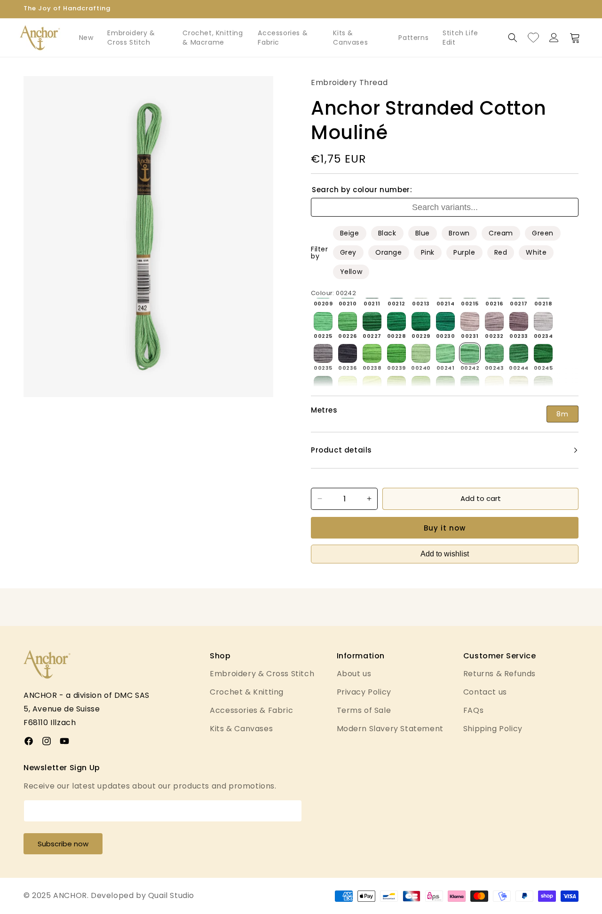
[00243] (494, 353)
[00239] (396, 353)
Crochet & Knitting (247, 692)
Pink (428, 252)
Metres (324, 410)
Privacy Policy (364, 692)
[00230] (445, 321)
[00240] (421, 353)
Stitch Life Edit (460, 37)
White (536, 252)
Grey (348, 252)
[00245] (543, 353)
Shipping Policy (493, 728)
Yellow (351, 271)
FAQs (473, 710)
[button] (512, 37)
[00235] (323, 353)
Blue (422, 233)
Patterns (413, 37)
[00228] (396, 321)
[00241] (445, 353)
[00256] (421, 385)
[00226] (347, 321)
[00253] (347, 385)
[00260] (518, 385)
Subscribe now (63, 844)
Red (500, 252)
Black (387, 233)
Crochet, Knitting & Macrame (212, 37)
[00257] (445, 385)
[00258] (469, 385)
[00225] (323, 321)
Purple (464, 252)
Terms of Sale (364, 710)
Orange (388, 252)
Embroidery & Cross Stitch (131, 37)
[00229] (421, 321)
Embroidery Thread (349, 82)
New (86, 37)
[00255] (396, 385)
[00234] (543, 321)
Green (543, 233)
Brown (459, 233)
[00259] (494, 385)
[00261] (543, 385)
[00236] (347, 353)
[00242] (469, 353)
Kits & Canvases (350, 37)
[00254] (372, 385)
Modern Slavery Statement (390, 728)
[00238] (372, 353)
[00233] (518, 321)
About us (354, 673)
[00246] (323, 385)
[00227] (372, 321)
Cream (501, 233)
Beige (349, 233)
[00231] (469, 321)
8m (562, 414)
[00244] (518, 353)
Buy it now (445, 528)
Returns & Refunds (499, 673)
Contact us (485, 692)
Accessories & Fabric (283, 37)
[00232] (494, 321)
